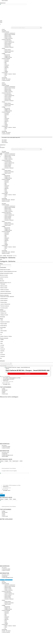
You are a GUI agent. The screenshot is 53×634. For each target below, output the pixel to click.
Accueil (3, 29)
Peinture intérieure (8, 165)
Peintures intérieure (4, 298)
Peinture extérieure (8, 43)
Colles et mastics (3, 330)
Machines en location (6, 201)
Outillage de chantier (8, 57)
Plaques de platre (8, 52)
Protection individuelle (6, 58)
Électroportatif (7, 54)
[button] (1, 259)
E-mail (1, 493)
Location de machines (6, 80)
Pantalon (2, 347)
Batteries (7, 368)
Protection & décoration (6, 39)
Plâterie (3, 169)
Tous (1, 358)
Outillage (3, 53)
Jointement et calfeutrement (10, 33)
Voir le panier (2, 579)
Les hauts (2, 345)
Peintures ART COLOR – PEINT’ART (8, 199)
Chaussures (7, 61)
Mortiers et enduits (8, 90)
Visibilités (6, 71)
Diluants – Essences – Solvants (10, 127)
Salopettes (6, 67)
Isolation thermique (5, 31)
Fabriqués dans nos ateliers (5, 269)
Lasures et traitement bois (9, 42)
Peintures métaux (8, 45)
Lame (1, 328)
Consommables (5, 72)
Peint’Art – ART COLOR (6, 79)
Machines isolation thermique (10, 34)
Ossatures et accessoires (9, 51)
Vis (5, 76)
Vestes (6, 70)
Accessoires (7, 113)
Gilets (6, 62)
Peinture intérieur (8, 44)
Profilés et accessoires (9, 38)
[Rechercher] (40, 28)
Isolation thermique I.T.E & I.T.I (5, 282)
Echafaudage (2, 316)
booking (1, 278)
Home (1, 255)
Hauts (6, 63)
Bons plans (4, 30)
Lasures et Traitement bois (5, 304)
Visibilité (2, 339)
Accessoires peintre (8, 40)
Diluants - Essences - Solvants (6, 336)
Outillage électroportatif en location (6, 273)
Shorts (6, 68)
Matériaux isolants (8, 35)
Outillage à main (7, 56)
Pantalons (6, 66)
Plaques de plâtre (3, 323)
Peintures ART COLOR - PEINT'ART (7, 296)
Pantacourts (7, 65)
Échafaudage (4, 77)
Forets (6, 75)
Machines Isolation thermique (5, 293)
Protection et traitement (9, 47)
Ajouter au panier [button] (27, 373)
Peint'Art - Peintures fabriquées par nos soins (8, 271)
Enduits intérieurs (8, 49)
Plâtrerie (3, 48)
